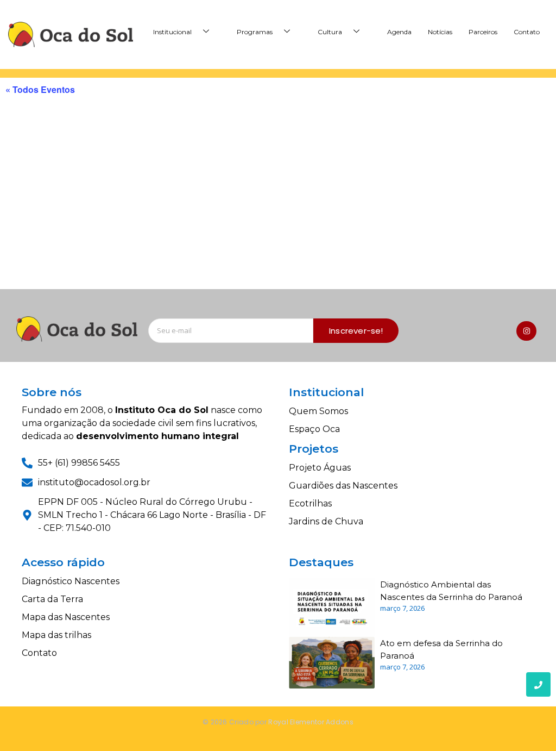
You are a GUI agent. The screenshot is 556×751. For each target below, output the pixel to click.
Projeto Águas (320, 467)
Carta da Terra (52, 599)
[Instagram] (526, 331)
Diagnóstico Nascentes (70, 581)
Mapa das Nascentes (66, 617)
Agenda (399, 32)
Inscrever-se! (356, 330)
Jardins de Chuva (326, 521)
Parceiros (483, 32)
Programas (255, 32)
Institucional (172, 32)
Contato (527, 32)
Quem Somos (318, 411)
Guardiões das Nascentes (343, 485)
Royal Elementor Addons (310, 722)
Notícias (440, 32)
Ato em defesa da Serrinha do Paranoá (441, 649)
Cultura (330, 32)
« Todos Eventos (40, 89)
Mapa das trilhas (56, 635)
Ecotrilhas (310, 503)
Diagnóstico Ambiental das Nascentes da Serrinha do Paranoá (451, 590)
